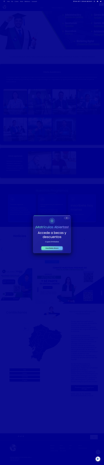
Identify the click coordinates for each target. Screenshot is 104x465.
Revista (85, 1)
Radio (76, 1)
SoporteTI (34, 1)
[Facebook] (97, 1)
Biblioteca (27, 1)
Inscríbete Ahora (52, 248)
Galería (90, 1)
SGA (8, 1)
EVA (12, 1)
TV (80, 1)
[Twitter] (100, 1)
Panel (21, 1)
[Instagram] (94, 1)
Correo (17, 1)
